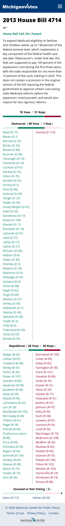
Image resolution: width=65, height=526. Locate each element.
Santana (12, 281)
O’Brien (12, 420)
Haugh (11, 198)
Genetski (45, 376)
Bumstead (47, 354)
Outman (45, 455)
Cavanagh (13, 158)
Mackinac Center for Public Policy (38, 508)
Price (10, 442)
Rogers (11, 451)
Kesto (10, 394)
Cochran (12, 167)
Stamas (12, 464)
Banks (10, 136)
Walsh (11, 468)
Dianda (45, 132)
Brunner (12, 154)
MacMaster (15, 411)
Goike (43, 381)
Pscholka (13, 447)
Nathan (11, 255)
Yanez (11, 334)
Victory (44, 482)
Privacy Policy (36, 513)
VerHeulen (47, 477)
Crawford (13, 363)
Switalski (13, 317)
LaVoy (11, 242)
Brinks (11, 145)
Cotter (44, 359)
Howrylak (46, 398)
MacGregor (47, 433)
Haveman (13, 385)
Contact (54, 513)
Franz (44, 372)
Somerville (47, 473)
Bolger (11, 354)
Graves (44, 385)
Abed (10, 132)
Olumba (12, 264)
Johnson (45, 407)
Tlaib (9, 325)
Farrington (47, 367)
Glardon (12, 381)
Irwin (10, 211)
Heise (43, 389)
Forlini (11, 372)
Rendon (46, 468)
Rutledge (13, 277)
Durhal (11, 185)
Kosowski (13, 229)
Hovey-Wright (16, 207)
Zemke (11, 338)
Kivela (12, 220)
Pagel (10, 425)
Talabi (10, 321)
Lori (9, 407)
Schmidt (13, 455)
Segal (10, 290)
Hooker (44, 394)
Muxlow (45, 447)
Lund (43, 429)
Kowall (11, 398)
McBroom (47, 438)
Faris (10, 189)
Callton (11, 359)
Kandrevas (14, 216)
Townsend (14, 330)
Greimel (12, 194)
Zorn (10, 477)
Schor (11, 286)
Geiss (11, 497)
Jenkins (44, 403)
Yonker (11, 473)
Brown (11, 150)
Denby (11, 367)
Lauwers (45, 420)
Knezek (12, 224)
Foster (12, 376)
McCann (12, 251)
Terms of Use (15, 513)
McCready (13, 416)
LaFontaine (14, 403)
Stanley (12, 312)
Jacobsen (13, 389)
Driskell (12, 180)
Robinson (12, 273)
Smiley (11, 303)
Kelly (43, 411)
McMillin (45, 442)
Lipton (11, 246)
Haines (41, 497)
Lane (10, 237)
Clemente (13, 163)
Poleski (12, 429)
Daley (43, 363)
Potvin (45, 464)
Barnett (12, 141)
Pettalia (45, 460)
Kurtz (43, 416)
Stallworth (13, 308)
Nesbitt (44, 451)
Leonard (45, 425)
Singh (11, 295)
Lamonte (13, 233)
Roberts (12, 268)
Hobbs (11, 202)
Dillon (11, 176)
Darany (12, 172)
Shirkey (12, 460)
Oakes (11, 259)
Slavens (12, 299)
